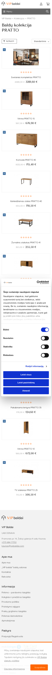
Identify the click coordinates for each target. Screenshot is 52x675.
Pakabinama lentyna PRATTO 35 (26, 407)
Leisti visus (26, 374)
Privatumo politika (10, 602)
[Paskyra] (41, 4)
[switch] (45, 338)
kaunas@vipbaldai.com (13, 546)
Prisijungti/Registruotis (12, 636)
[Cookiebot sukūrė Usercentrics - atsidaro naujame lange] (37, 282)
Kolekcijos (19, 18)
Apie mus (6, 562)
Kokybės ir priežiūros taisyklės (16, 597)
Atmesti (26, 390)
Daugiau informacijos (14, 669)
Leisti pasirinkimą (26, 383)
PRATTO (31, 18)
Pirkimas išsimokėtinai (12, 616)
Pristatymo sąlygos (11, 606)
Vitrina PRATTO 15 (26, 118)
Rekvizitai (6, 576)
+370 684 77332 (9, 542)
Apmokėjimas (8, 620)
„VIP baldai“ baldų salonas (14, 567)
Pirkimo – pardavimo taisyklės (16, 592)
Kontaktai (6, 572)
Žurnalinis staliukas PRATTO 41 (26, 242)
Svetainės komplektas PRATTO (26, 77)
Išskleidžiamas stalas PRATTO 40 (26, 201)
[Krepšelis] (47, 4)
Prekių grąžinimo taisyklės (14, 611)
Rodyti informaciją (35, 366)
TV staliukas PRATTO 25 (26, 490)
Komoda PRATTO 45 (26, 160)
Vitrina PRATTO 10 (26, 449)
